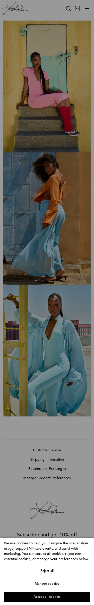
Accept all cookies (47, 596)
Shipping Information (47, 459)
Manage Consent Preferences (47, 478)
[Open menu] (87, 8)
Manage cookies (47, 583)
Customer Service (47, 450)
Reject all (47, 571)
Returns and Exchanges (47, 469)
